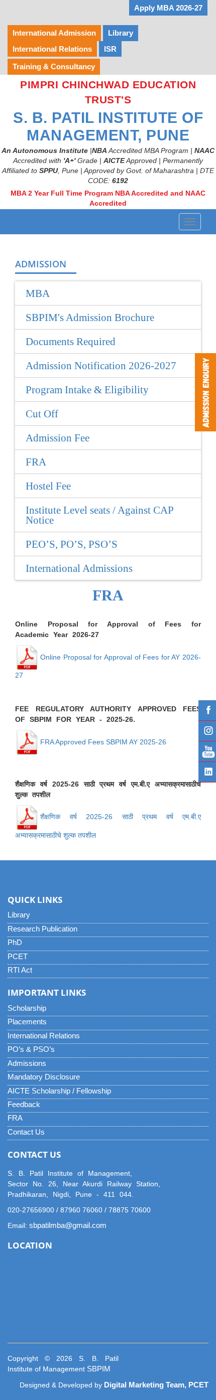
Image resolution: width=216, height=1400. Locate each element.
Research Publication (42, 928)
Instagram (207, 731)
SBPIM (99, 1368)
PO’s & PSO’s (31, 1049)
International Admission (54, 33)
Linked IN (207, 772)
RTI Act (20, 970)
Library (19, 914)
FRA (15, 1118)
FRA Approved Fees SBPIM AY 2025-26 (103, 742)
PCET (18, 956)
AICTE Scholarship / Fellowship (59, 1090)
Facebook (207, 710)
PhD (15, 942)
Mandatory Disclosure (44, 1076)
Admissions (27, 1063)
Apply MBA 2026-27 (168, 8)
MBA (38, 293)
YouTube (207, 751)
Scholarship (27, 1008)
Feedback (24, 1104)
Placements (27, 1021)
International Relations (44, 1035)
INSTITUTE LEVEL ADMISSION (67, 8)
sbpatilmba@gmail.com (67, 1225)
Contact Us (26, 1132)
